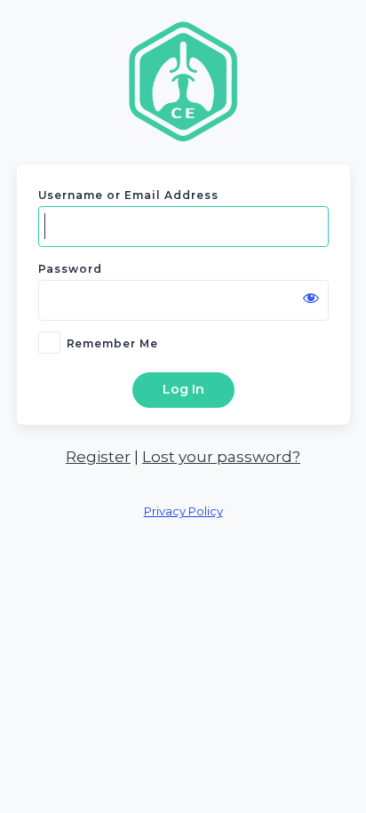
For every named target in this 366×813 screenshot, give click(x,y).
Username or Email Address (128, 195)
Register (98, 457)
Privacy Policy (183, 511)
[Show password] (311, 297)
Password (70, 268)
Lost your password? (221, 457)
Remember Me (113, 343)
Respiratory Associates (183, 81)
